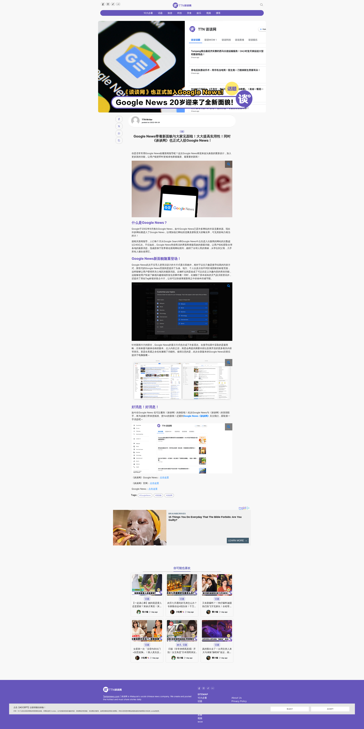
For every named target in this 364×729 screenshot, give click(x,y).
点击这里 (164, 477)
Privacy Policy (239, 701)
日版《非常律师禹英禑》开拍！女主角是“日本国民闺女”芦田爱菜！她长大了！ (182, 650)
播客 (218, 13)
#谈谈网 (169, 495)
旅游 (170, 13)
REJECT (290, 709)
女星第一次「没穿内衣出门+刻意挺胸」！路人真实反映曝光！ (147, 650)
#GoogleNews (145, 495)
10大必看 (148, 13)
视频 (208, 13)
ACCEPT (330, 709)
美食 (189, 13)
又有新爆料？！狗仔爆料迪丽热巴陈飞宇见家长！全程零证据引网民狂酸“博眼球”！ (217, 604)
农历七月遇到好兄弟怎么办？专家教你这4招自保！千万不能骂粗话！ (182, 604)
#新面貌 (158, 495)
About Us (236, 697)
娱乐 (199, 13)
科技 (179, 13)
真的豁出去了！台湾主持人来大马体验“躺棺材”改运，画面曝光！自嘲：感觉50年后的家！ (217, 650)
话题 (160, 13)
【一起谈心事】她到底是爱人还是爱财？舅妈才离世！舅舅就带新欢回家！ (147, 604)
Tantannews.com (111, 696)
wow (200, 721)
